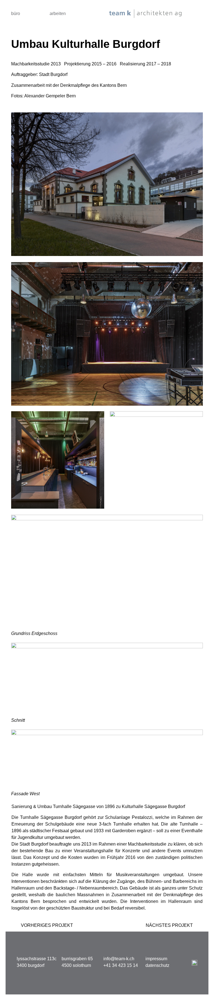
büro (15, 13)
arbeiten (58, 13)
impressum (156, 958)
